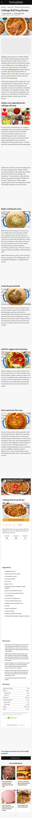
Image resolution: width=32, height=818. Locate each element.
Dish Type (10, 7)
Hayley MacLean (7, 13)
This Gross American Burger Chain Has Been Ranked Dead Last (24, 783)
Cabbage (3, 57)
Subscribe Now (15, 758)
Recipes (3, 7)
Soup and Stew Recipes (22, 7)
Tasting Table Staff (19, 13)
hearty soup (13, 78)
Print (20, 525)
